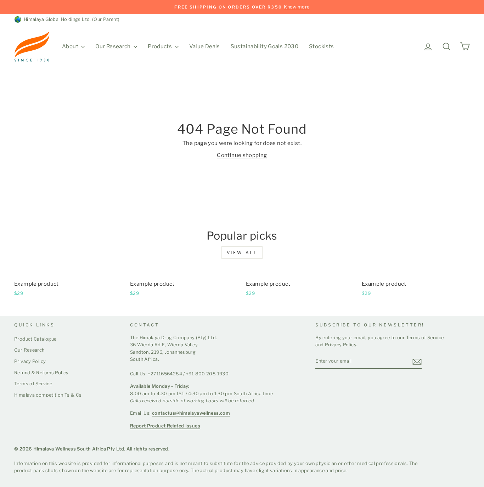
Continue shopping (242, 155)
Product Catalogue (35, 339)
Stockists (321, 46)
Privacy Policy (30, 361)
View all (242, 252)
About (70, 46)
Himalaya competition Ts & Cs (48, 395)
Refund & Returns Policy (41, 372)
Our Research (113, 46)
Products (160, 46)
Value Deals (204, 46)
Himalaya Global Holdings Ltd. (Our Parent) (70, 19)
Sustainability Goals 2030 (264, 46)
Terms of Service (33, 383)
